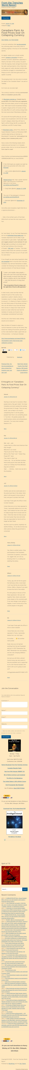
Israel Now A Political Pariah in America (15, 981)
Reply (5, 428)
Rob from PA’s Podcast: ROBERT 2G (15, 771)
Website (4, 724)
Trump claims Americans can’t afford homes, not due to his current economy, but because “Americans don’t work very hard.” (12, 945)
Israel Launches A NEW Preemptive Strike (16, 936)
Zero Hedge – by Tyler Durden (9, 40)
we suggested (5, 261)
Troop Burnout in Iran (10, 970)
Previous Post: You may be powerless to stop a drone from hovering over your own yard (7, 368)
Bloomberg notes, (8, 130)
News (8, 25)
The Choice (9, 1011)
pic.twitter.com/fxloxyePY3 (10, 185)
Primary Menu (6, 18)
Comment (5, 700)
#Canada (5, 167)
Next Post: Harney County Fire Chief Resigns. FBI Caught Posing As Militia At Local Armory (22, 368)
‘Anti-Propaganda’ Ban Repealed (14, 785)
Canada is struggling (11, 57)
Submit (24, 889)
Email (3, 717)
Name (3, 710)
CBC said (10, 248)
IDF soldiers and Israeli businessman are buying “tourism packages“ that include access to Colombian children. (14, 966)
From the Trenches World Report (12, 3)
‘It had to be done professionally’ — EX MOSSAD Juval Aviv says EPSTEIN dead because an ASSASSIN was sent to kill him (14, 1015)
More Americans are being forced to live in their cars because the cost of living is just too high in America (14, 990)
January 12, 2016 (21, 188)
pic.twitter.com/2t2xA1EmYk (11, 197)
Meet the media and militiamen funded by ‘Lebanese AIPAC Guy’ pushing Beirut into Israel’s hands (14, 985)
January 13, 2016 (10, 23)
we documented (21, 44)
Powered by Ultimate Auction (22, 1069)
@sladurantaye (7, 179)
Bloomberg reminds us (10, 99)
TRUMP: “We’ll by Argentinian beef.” (15, 920)
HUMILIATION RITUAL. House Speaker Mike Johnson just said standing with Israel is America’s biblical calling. (14, 899)
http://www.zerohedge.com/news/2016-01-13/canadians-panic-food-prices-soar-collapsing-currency (13, 341)
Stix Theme (22, 1063)
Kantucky (19, 357)
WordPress (12, 1063)
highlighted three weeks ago (15, 235)
